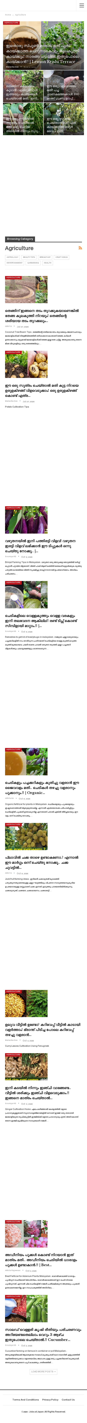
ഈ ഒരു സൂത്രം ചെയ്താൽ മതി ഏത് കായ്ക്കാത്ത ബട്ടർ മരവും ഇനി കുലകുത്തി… (61, 127)
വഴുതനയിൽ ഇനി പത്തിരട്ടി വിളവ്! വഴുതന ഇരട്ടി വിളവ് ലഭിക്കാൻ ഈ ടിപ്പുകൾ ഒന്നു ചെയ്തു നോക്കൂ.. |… (40, 546)
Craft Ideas (61, 257)
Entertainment (14, 263)
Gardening (33, 263)
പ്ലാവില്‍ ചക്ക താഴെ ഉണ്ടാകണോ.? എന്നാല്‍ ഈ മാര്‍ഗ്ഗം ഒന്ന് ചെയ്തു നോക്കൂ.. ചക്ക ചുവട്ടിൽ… (41, 862)
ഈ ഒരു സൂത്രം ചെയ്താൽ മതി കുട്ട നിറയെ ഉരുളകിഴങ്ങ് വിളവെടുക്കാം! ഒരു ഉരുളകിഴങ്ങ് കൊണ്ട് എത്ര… (42, 390)
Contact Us (68, 1400)
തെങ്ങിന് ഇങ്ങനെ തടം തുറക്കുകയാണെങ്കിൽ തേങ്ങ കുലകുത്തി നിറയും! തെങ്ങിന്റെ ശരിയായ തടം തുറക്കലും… (42, 316)
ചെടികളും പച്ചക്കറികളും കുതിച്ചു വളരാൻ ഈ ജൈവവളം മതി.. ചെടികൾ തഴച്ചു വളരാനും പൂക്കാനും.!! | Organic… (42, 788)
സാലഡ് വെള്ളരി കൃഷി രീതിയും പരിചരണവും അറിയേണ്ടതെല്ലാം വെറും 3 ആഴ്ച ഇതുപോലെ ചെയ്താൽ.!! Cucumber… (43, 1335)
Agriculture (11, 23)
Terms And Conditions (25, 1400)
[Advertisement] (43, 180)
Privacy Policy (50, 1400)
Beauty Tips (29, 257)
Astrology (12, 257)
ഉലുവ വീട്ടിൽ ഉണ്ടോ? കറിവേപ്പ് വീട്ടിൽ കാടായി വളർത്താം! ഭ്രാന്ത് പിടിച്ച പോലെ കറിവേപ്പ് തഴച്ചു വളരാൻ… (42, 1030)
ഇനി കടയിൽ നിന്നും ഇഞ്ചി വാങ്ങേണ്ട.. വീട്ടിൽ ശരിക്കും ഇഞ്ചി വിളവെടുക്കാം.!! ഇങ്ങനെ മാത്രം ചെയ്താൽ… (38, 1093)
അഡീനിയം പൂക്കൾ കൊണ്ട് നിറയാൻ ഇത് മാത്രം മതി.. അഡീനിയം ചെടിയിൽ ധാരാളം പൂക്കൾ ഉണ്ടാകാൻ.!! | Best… (41, 1260)
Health (47, 263)
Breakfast (45, 257)
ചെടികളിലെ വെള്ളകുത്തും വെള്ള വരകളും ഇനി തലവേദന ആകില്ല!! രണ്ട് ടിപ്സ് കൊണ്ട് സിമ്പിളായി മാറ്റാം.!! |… (41, 621)
